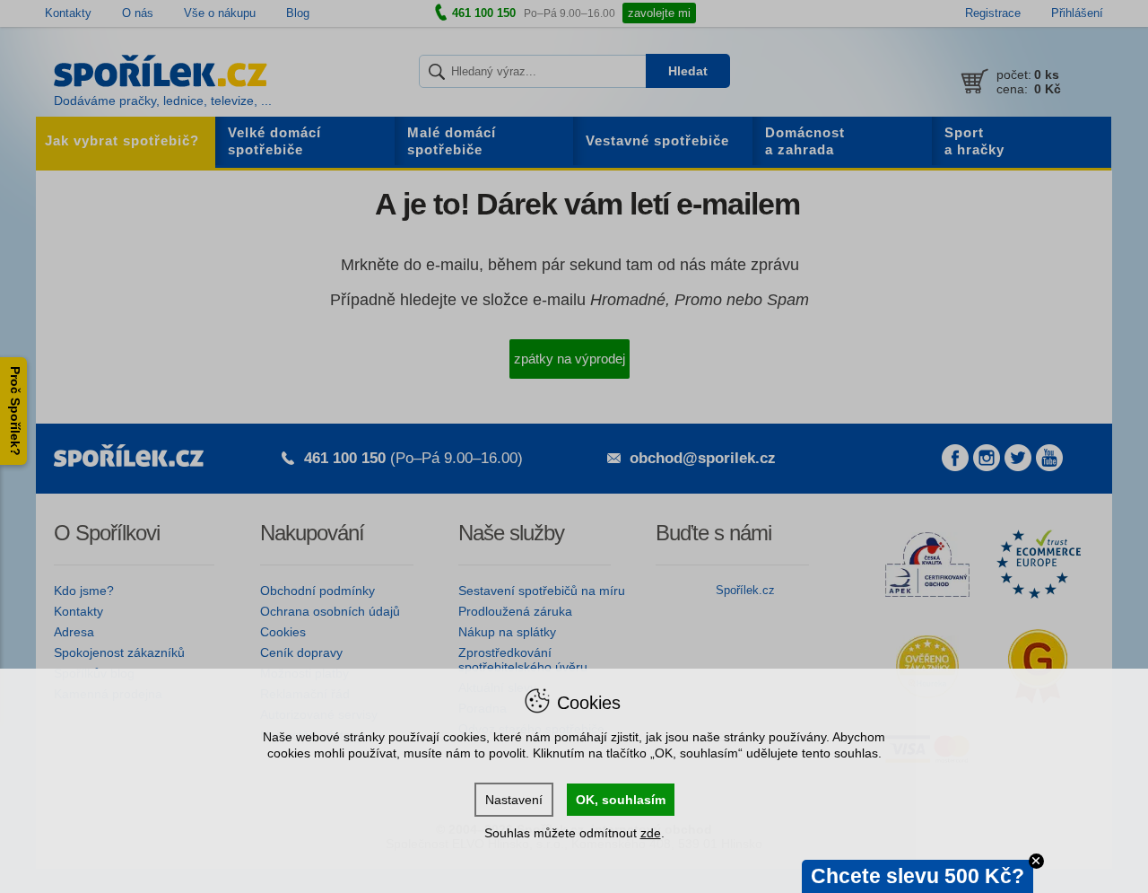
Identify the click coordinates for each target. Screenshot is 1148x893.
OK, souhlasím (620, 799)
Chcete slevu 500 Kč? (917, 876)
